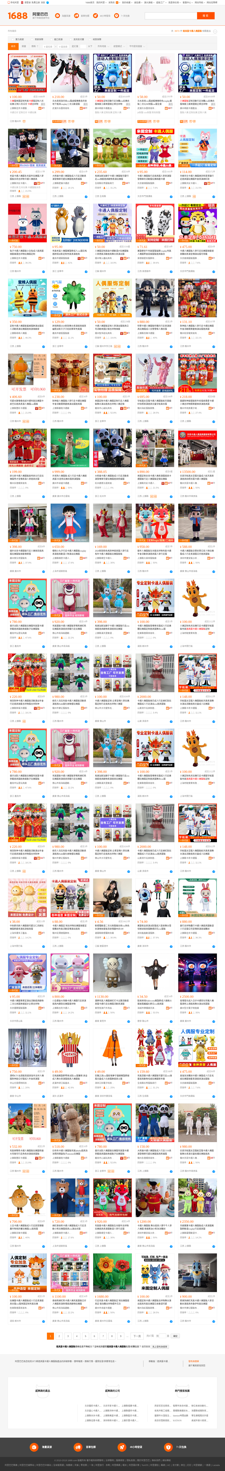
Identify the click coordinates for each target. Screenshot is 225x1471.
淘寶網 (69, 1465)
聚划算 (84, 1465)
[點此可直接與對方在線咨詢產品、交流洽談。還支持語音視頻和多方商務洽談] (86, 196)
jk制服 (140, 112)
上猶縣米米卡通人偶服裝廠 (97, 1415)
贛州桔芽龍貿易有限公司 (189, 333)
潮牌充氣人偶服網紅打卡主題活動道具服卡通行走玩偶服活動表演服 (112, 1002)
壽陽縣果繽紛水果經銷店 (184, 1411)
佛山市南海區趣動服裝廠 (62, 633)
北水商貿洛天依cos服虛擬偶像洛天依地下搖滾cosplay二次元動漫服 (69, 102)
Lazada (216, 1465)
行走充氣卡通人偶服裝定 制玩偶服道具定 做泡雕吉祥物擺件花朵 (112, 1302)
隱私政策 (131, 1460)
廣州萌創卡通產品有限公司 (104, 108)
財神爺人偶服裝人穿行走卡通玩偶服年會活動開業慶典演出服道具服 (197, 327)
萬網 (163, 1465)
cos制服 (147, 112)
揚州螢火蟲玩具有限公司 (104, 258)
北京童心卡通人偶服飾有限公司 (99, 1411)
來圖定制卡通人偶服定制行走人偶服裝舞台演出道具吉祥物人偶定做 (112, 402)
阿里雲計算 (134, 1465)
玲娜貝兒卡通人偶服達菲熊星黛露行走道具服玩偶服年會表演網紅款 (197, 177)
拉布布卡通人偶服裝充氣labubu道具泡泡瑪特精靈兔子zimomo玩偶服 (70, 1152)
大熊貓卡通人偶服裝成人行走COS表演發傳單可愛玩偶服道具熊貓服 (154, 1152)
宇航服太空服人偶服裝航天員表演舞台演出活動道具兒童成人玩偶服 (197, 702)
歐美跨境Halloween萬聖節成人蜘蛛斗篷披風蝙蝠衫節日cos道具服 (154, 1002)
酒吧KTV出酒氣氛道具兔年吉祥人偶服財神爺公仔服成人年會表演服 (27, 1077)
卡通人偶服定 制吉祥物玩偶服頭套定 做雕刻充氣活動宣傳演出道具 (69, 927)
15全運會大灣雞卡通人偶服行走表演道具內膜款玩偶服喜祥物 (69, 1002)
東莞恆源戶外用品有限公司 (104, 1008)
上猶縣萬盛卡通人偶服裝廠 (115, 1415)
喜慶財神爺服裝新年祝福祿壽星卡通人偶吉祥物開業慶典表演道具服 (197, 402)
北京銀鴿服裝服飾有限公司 (147, 183)
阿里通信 (154, 1465)
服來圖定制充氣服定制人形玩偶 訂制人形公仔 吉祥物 (27, 102)
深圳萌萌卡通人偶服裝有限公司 (118, 1420)
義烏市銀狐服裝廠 (60, 333)
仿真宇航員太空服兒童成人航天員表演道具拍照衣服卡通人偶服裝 (197, 477)
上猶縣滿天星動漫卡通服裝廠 (104, 633)
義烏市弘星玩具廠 (18, 633)
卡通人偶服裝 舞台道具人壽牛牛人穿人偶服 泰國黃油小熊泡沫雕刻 (154, 1227)
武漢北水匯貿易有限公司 (62, 108)
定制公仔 (23, 112)
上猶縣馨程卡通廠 (60, 408)
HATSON (177, 1420)
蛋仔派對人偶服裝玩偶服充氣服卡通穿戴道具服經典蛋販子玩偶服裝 (27, 627)
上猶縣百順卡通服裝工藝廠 (147, 333)
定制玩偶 (108, 112)
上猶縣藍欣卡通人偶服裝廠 (134, 1415)
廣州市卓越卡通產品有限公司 (62, 483)
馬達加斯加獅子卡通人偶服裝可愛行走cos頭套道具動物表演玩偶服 (112, 177)
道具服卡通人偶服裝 (166, 1361)
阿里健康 (198, 1465)
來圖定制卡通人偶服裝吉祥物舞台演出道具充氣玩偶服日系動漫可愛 (154, 1302)
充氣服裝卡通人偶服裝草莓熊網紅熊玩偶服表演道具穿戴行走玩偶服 (69, 627)
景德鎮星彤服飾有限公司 (147, 258)
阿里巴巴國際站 (27, 1465)
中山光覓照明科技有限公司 (19, 1083)
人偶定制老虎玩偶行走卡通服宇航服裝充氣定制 (197, 627)
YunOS (145, 1465)
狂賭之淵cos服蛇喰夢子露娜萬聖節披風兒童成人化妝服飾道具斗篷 (112, 1077)
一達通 (207, 1465)
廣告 (43, 104)
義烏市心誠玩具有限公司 (104, 408)
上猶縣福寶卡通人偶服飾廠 (134, 1406)
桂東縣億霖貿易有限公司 (147, 633)
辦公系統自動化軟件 (200, 1406)
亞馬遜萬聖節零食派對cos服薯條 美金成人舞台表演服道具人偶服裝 (69, 1077)
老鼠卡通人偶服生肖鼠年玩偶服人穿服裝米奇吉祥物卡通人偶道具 (27, 177)
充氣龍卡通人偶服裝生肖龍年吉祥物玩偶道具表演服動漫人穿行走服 (112, 1227)
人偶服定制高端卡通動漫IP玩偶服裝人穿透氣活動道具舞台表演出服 (111, 252)
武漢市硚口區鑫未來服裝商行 (62, 1083)
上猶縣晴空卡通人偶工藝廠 (104, 558)
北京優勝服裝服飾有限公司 (19, 1008)
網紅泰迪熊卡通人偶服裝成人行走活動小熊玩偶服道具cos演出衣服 (69, 1227)
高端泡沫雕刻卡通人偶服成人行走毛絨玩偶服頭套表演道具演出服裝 (197, 1077)
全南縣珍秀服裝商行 (104, 183)
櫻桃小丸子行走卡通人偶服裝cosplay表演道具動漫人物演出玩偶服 (69, 552)
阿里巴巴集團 (11, 1465)
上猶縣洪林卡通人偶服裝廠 (115, 1411)
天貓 (76, 1465)
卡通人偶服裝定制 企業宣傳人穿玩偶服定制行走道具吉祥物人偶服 (112, 702)
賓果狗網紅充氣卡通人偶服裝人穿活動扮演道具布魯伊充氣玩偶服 (197, 1302)
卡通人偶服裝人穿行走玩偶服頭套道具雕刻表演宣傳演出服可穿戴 (197, 252)
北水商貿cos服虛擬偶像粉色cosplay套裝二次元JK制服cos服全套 (154, 102)
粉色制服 (156, 112)
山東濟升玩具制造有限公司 (147, 708)
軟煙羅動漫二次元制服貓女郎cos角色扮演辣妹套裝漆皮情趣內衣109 (112, 927)
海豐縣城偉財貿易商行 (202, 1411)
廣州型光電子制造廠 (189, 1008)
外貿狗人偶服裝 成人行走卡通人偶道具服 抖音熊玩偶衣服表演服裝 (69, 477)
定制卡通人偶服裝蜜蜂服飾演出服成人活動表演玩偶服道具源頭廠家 (27, 327)
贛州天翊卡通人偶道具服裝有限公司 (189, 483)
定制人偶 (117, 112)
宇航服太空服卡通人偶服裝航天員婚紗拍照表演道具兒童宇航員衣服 (154, 402)
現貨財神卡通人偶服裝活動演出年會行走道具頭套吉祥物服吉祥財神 (27, 702)
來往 (183, 1465)
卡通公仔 (14, 112)
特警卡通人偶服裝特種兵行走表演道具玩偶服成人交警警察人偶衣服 (154, 327)
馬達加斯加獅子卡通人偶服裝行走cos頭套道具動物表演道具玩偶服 (112, 627)
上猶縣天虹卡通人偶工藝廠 (19, 183)
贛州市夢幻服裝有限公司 (62, 708)
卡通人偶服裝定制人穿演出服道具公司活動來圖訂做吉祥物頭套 (112, 327)
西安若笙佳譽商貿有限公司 (167, 1406)
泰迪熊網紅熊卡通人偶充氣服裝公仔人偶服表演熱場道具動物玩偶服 (69, 1302)
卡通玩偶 (32, 112)
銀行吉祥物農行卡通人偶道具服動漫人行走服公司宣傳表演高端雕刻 (197, 927)
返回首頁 (146, 1346)
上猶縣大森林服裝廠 (146, 558)
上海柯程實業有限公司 (189, 633)
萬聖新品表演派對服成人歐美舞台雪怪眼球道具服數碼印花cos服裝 (154, 927)
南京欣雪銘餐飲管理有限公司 (168, 1420)
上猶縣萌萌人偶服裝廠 (19, 333)
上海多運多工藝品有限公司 (19, 933)
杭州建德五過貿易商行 (104, 483)
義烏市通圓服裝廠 (60, 258)
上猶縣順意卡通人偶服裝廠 (62, 558)
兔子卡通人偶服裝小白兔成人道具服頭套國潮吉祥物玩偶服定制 (27, 252)
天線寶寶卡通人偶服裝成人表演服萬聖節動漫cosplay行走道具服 (197, 1227)
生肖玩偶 (23, 187)
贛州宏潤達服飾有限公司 (62, 933)
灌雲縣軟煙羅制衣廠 (104, 933)
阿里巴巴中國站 (43, 1465)
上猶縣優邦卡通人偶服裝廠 (134, 1411)
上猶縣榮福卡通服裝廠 (19, 708)
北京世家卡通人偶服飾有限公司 (118, 1406)
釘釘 (189, 1465)
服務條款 (120, 1460)
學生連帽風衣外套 (199, 1415)
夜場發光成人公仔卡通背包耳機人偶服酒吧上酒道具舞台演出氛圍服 (197, 1002)
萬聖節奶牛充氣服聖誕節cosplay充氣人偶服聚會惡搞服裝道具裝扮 (154, 252)
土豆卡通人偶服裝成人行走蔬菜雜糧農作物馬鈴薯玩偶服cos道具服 (27, 1227)
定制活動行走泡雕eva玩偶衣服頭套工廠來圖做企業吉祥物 (112, 102)
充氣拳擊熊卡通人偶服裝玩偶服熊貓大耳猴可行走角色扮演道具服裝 (27, 1152)
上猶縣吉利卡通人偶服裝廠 (62, 1008)
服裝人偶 (99, 112)
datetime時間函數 (180, 1415)
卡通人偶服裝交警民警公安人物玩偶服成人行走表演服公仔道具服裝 (197, 552)
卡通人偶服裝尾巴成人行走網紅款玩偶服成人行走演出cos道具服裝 (154, 702)
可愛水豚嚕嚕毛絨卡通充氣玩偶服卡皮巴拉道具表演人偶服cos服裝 (27, 402)
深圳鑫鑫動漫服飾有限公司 (147, 933)
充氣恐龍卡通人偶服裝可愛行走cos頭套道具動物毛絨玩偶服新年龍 (154, 1077)
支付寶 (175, 1465)
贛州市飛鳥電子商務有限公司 (189, 408)
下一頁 (137, 1336)
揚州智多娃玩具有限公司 (104, 333)
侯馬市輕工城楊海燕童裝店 (167, 1411)
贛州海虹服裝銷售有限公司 (147, 408)
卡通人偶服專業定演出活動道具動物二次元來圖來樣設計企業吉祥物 (27, 1002)
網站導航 (166, 1460)
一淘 (91, 1465)
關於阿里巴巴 (143, 1460)
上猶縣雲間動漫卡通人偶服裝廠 (189, 1233)
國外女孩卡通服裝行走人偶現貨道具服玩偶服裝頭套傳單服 (27, 552)
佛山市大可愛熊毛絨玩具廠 (104, 708)
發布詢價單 (193, 1361)
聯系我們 (156, 1460)
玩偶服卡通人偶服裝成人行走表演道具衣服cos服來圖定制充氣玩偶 (27, 1302)
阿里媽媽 (116, 1465)
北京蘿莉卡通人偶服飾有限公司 (99, 1406)
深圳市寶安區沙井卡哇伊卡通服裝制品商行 (189, 558)
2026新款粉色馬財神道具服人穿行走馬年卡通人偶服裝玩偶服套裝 (112, 552)
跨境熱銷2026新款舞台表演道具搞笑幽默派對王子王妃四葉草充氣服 (69, 327)
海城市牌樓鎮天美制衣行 (147, 1008)
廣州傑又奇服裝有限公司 (19, 558)
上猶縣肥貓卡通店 (60, 183)
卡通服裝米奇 (34, 187)
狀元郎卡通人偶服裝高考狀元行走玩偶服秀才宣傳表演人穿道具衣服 (27, 477)
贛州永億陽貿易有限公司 (19, 483)
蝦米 (125, 1465)
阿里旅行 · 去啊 (102, 1465)
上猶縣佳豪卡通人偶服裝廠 (97, 1420)
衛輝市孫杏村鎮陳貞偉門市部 (186, 1406)
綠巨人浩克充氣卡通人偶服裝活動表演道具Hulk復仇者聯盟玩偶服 (69, 702)
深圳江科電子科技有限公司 (104, 1083)
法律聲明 (109, 1460)
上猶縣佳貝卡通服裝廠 (19, 108)
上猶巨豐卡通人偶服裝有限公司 (136, 1420)
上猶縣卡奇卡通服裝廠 (189, 708)
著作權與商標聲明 (94, 1460)
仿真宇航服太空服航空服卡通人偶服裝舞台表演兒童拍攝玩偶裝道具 (197, 1152)
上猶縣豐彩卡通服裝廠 (19, 408)
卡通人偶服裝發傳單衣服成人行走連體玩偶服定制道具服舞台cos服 (154, 627)
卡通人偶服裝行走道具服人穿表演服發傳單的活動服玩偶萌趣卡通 (154, 177)
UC (168, 1465)
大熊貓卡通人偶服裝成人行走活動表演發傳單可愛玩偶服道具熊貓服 (69, 177)
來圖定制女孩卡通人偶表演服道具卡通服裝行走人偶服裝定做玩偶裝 (154, 477)
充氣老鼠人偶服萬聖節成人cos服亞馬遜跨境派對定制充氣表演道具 (69, 252)
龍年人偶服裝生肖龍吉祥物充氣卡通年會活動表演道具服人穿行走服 (154, 552)
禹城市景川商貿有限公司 (203, 1420)
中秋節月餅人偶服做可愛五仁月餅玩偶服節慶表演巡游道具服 (27, 927)
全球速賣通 (58, 1465)
